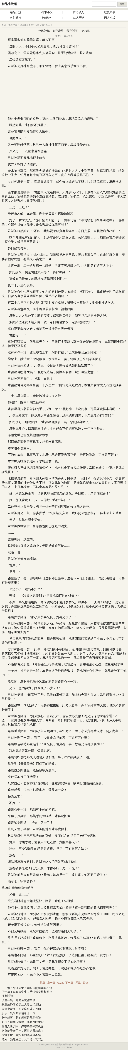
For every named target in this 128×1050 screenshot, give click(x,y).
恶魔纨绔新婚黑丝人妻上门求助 (21, 1004)
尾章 (78, 982)
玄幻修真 (78, 12)
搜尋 (122, 4)
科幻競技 (15, 17)
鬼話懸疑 (78, 17)
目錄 (85, 982)
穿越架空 (47, 17)
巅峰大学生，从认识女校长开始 (32, 991)
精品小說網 (9, 4)
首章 (42, 982)
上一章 (51, 982)
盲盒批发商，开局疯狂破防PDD (21, 1008)
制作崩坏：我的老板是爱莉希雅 (21, 1017)
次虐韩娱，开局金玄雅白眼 (18, 1000)
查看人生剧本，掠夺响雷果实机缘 (23, 1026)
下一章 (69, 982)
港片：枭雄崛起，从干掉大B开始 (22, 1039)
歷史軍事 (109, 12)
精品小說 (15, 12)
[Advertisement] (64, 92)
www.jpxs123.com (64, 1047)
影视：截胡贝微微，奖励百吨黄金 (23, 1022)
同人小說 (109, 17)
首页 (4, 25)
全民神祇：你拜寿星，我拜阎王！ (36, 25)
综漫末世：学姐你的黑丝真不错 (32, 988)
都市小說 (47, 12)
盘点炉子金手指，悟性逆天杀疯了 (23, 1030)
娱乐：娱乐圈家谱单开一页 (18, 1013)
